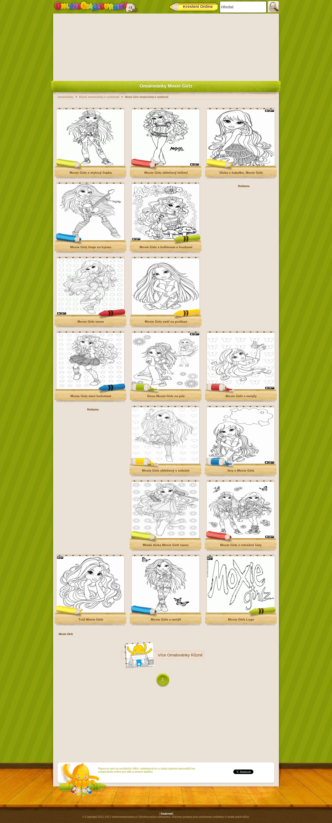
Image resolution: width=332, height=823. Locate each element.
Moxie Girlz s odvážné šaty (241, 545)
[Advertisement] (166, 46)
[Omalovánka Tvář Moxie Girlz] (90, 611)
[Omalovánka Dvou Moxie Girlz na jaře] (165, 388)
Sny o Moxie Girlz (240, 470)
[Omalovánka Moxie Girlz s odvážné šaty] (240, 537)
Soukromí (167, 813)
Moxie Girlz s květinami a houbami (166, 247)
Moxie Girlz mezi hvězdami (90, 396)
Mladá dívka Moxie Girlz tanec (166, 545)
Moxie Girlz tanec (90, 321)
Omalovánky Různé (185, 655)
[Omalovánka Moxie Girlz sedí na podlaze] (165, 313)
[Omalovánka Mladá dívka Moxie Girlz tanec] (165, 537)
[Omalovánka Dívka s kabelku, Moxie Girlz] (241, 165)
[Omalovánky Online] (96, 7)
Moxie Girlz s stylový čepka (91, 172)
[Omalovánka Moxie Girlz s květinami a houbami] (165, 239)
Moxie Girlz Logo (241, 619)
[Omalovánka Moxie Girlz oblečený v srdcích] (165, 462)
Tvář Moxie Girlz (90, 619)
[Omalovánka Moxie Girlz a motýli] (165, 611)
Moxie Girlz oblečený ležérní (166, 172)
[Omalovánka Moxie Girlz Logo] (241, 611)
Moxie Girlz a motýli (166, 619)
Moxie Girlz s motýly (241, 396)
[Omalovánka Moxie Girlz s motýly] (241, 388)
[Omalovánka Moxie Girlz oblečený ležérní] (165, 165)
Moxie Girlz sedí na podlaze (166, 321)
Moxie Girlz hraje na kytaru (90, 247)
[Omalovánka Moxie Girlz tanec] (90, 313)
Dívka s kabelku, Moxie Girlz (241, 172)
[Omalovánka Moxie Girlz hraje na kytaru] (90, 239)
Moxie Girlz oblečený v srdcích (165, 470)
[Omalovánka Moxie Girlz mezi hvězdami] (90, 388)
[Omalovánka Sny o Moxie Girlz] (240, 462)
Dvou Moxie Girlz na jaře (166, 396)
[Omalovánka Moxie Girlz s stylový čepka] (90, 165)
